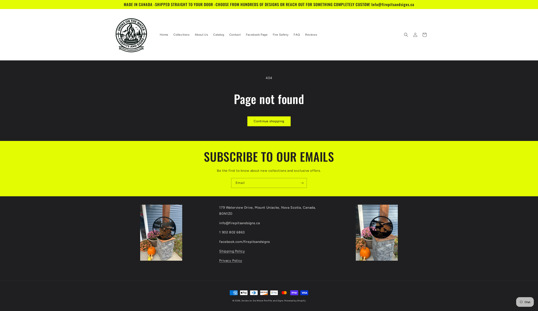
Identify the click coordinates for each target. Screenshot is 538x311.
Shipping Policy (232, 251)
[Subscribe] (302, 183)
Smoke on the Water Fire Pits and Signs (262, 300)
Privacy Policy (230, 261)
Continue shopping (269, 121)
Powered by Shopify (295, 300)
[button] (406, 34)
